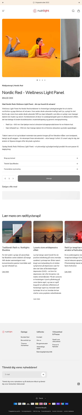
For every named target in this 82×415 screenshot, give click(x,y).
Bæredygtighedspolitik (44, 352)
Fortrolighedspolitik (26, 411)
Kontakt (39, 337)
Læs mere (5, 272)
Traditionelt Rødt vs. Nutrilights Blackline (15, 249)
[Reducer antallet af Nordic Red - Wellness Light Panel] (4, 178)
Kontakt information (57, 411)
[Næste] (79, 2)
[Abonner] (43, 374)
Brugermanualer (42, 343)
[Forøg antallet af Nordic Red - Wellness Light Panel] (13, 178)
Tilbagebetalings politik (14, 411)
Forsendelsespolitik (46, 411)
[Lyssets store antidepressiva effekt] (48, 232)
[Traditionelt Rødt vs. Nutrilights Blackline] (17, 232)
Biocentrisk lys (26, 340)
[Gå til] (37, 80)
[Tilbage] (3, 2)
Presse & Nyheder (55, 346)
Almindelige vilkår (41, 348)
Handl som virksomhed (56, 340)
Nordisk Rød (25, 337)
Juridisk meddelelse (69, 411)
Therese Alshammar (25, 344)
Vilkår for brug (36, 411)
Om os (39, 340)
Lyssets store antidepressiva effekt (45, 249)
